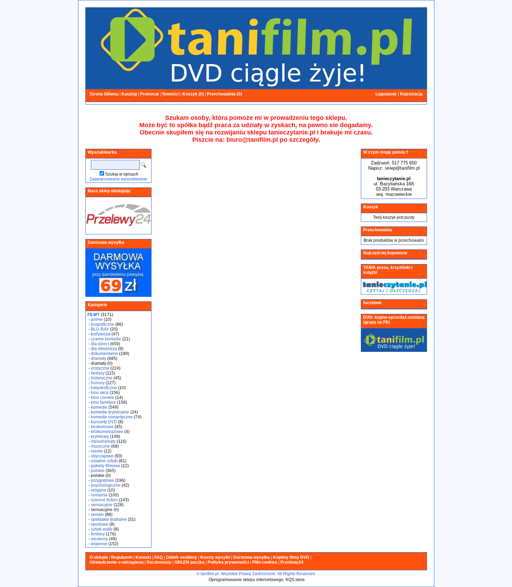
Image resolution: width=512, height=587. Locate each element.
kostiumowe (102, 426)
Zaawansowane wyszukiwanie (118, 179)
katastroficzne (104, 387)
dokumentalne (104, 353)
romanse (99, 495)
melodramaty (103, 441)
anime (97, 319)
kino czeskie (102, 397)
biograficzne (102, 324)
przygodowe (102, 480)
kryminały (100, 436)
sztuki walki (102, 529)
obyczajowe (102, 456)
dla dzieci (100, 343)
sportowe (99, 524)
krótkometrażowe (107, 431)
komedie (99, 407)
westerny (99, 538)
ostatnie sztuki (104, 460)
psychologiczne (106, 485)
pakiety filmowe (105, 465)
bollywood (100, 334)
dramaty (98, 358)
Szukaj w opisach (121, 174)
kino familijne (103, 402)
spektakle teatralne (109, 519)
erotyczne (100, 368)
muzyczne (100, 446)
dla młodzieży (104, 348)
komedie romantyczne (112, 417)
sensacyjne (102, 504)
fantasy (97, 373)
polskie (97, 470)
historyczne (102, 378)
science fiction (104, 499)
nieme (97, 451)
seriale (97, 514)
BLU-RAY (100, 329)
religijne (98, 490)
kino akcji (100, 392)
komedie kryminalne (110, 412)
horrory (97, 382)
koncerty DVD (104, 421)
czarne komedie (106, 339)
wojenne (99, 543)
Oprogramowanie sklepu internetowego (246, 579)
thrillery (98, 534)
